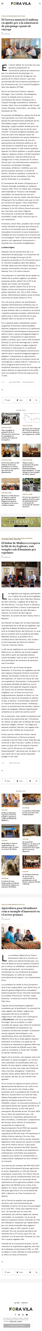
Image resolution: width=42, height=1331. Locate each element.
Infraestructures (18, 16)
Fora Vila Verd (6, 16)
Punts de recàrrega (14, 382)
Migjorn (17, 538)
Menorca (15, 904)
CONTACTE (24, 1303)
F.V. (2, 32)
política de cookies (15, 1321)
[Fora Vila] (21, 3)
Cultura (4, 538)
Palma (22, 538)
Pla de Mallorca (7, 539)
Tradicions (17, 539)
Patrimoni (28, 538)
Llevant (10, 538)
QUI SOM (16, 1303)
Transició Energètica (28, 382)
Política (22, 904)
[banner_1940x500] (21, 522)
